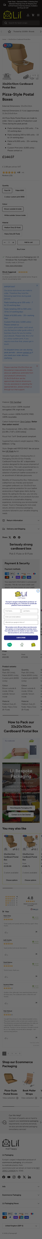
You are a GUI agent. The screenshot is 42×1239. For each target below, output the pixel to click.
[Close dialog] (38, 590)
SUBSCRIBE (21, 638)
